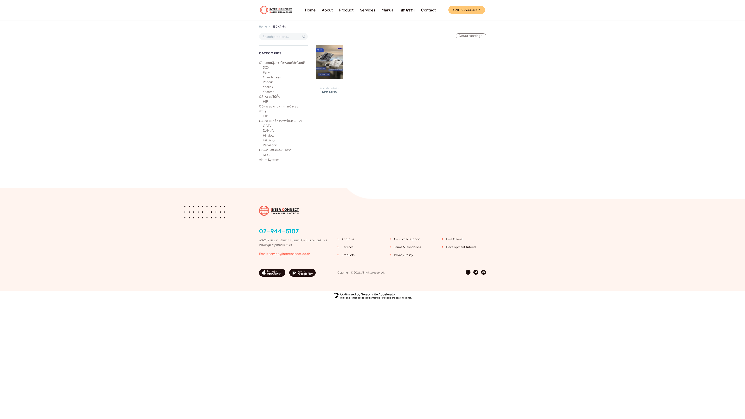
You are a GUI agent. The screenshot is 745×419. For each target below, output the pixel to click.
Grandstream (272, 77)
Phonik (268, 82)
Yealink (268, 87)
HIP (265, 101)
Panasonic (270, 145)
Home (310, 10)
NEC (266, 155)
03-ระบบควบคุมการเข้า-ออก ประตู (279, 108)
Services (367, 10)
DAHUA (268, 130)
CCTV (267, 126)
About (327, 10)
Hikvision (269, 140)
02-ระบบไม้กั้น (269, 96)
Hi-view (268, 135)
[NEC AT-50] (329, 62)
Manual (388, 10)
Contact (428, 10)
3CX (266, 67)
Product (346, 10)
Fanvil (267, 72)
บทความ (408, 10)
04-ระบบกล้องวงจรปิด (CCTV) (280, 121)
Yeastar (268, 92)
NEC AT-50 (329, 92)
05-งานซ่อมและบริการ (275, 150)
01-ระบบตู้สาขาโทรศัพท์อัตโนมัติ (282, 63)
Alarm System (269, 160)
